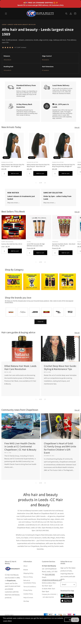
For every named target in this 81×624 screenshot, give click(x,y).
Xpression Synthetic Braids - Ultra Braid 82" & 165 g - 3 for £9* (63, 245)
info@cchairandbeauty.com (52, 580)
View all (77, 127)
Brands (26, 570)
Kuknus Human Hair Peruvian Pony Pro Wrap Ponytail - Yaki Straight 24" (12, 165)
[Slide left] (36, 183)
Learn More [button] (7, 621)
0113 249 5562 (50, 574)
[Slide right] (45, 183)
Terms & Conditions (30, 586)
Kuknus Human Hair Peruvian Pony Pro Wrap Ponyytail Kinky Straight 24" (63, 165)
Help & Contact (28, 597)
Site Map (26, 601)
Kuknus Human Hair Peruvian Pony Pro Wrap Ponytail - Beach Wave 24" (38, 165)
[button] (6, 13)
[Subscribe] (74, 584)
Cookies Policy (28, 594)
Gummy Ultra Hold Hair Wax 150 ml (11, 244)
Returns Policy (28, 577)
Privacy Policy (28, 590)
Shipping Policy (28, 573)
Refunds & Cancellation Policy (30, 581)
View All (40, 321)
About (25, 566)
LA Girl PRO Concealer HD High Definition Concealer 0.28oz (36, 245)
